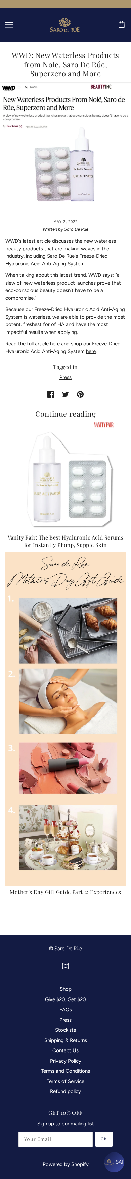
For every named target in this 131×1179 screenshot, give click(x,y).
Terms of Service (65, 1081)
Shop (66, 989)
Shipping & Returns (65, 1040)
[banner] (65, 24)
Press (65, 377)
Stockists (65, 1030)
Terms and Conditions (65, 1071)
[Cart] (122, 24)
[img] (65, 966)
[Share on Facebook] (50, 394)
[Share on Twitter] (65, 394)
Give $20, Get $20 (65, 999)
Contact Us (65, 1050)
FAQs (65, 1010)
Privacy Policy (65, 1061)
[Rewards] (114, 1162)
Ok (104, 1139)
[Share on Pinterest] (80, 394)
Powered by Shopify (66, 1164)
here (55, 344)
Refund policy (65, 1091)
